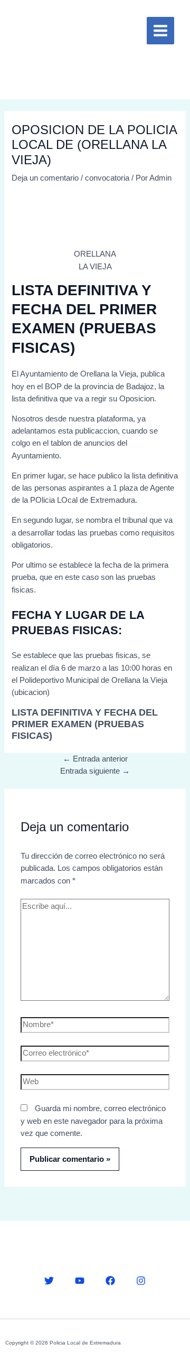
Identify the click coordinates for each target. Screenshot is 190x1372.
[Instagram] (141, 1280)
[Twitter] (49, 1280)
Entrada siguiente (95, 771)
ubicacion (30, 692)
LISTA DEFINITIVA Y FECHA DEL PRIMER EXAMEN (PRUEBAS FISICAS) (85, 724)
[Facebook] (110, 1280)
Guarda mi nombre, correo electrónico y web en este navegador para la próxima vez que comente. (93, 1121)
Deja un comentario (45, 178)
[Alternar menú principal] (160, 30)
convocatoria (107, 178)
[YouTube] (79, 1280)
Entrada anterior (95, 759)
